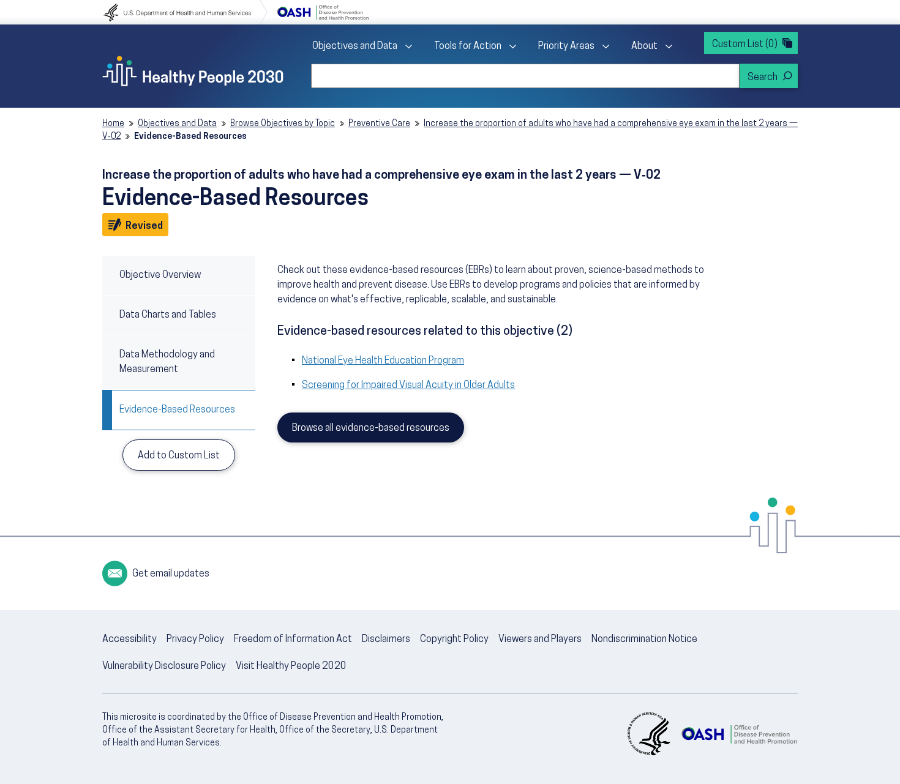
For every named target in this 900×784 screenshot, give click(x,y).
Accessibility (129, 639)
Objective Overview (160, 275)
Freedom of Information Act (293, 639)
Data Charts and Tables (167, 315)
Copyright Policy (454, 639)
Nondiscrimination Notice (644, 639)
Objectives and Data (354, 46)
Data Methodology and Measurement (167, 362)
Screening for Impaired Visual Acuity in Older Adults (408, 385)
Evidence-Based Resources (177, 410)
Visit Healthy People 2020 (291, 666)
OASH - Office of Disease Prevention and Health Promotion (739, 734)
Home (113, 124)
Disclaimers (386, 639)
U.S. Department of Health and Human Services (185, 12)
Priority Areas (566, 46)
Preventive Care (379, 124)
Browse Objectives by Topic (282, 124)
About (644, 46)
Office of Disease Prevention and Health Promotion (323, 12)
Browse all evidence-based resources (370, 428)
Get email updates (170, 574)
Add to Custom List (179, 456)
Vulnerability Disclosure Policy (164, 666)
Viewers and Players (540, 639)
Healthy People (192, 71)
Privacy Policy (195, 639)
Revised (146, 225)
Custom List (745, 45)
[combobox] (525, 76)
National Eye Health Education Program (383, 361)
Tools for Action (467, 46)
